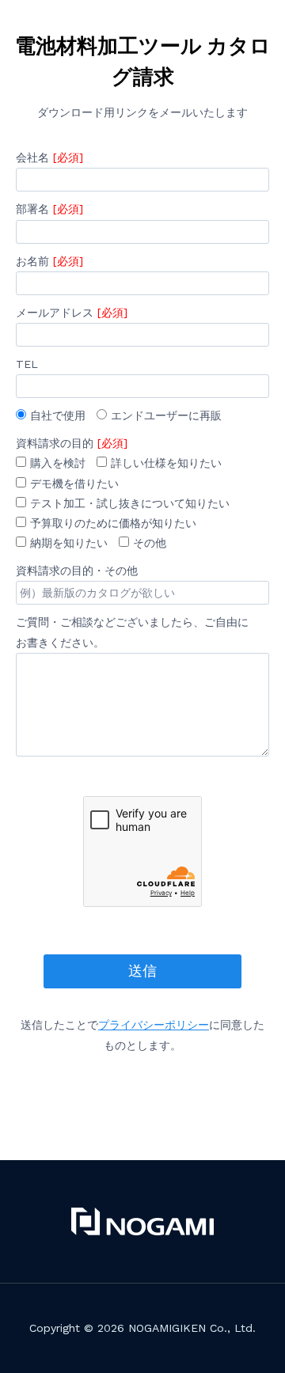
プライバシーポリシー (153, 1024)
